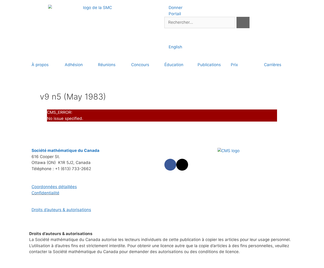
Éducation (173, 64)
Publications (209, 64)
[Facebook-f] (170, 165)
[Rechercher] (243, 22)
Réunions (107, 64)
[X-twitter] (182, 165)
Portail (174, 13)
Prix (234, 64)
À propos (40, 64)
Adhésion (74, 64)
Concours (140, 64)
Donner (174, 7)
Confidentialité (45, 193)
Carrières (272, 64)
